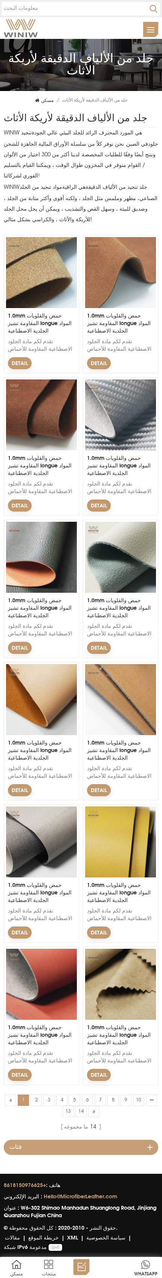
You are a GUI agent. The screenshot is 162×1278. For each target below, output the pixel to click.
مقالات (12, 1237)
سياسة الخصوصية (105, 1237)
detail (20, 363)
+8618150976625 (25, 1185)
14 (81, 1111)
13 (68, 1111)
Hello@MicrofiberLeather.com (80, 1196)
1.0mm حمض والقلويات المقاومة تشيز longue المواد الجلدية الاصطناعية (40, 323)
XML (72, 1237)
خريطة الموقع (43, 1237)
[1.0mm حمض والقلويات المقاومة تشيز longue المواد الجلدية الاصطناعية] (41, 307)
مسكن (47, 100)
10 (138, 1100)
